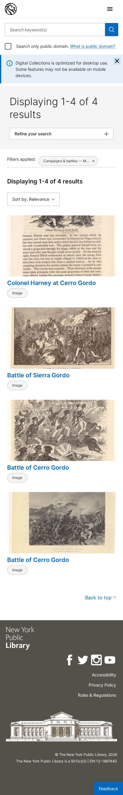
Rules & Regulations (97, 695)
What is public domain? (92, 46)
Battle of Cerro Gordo (38, 467)
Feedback (108, 788)
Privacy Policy (102, 684)
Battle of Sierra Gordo (38, 375)
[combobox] (55, 29)
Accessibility (104, 674)
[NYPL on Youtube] (110, 661)
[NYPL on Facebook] (70, 661)
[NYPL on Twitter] (83, 661)
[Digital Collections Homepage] (11, 9)
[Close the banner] (117, 61)
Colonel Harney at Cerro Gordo (51, 283)
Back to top (98, 598)
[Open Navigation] (110, 9)
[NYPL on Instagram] (97, 661)
